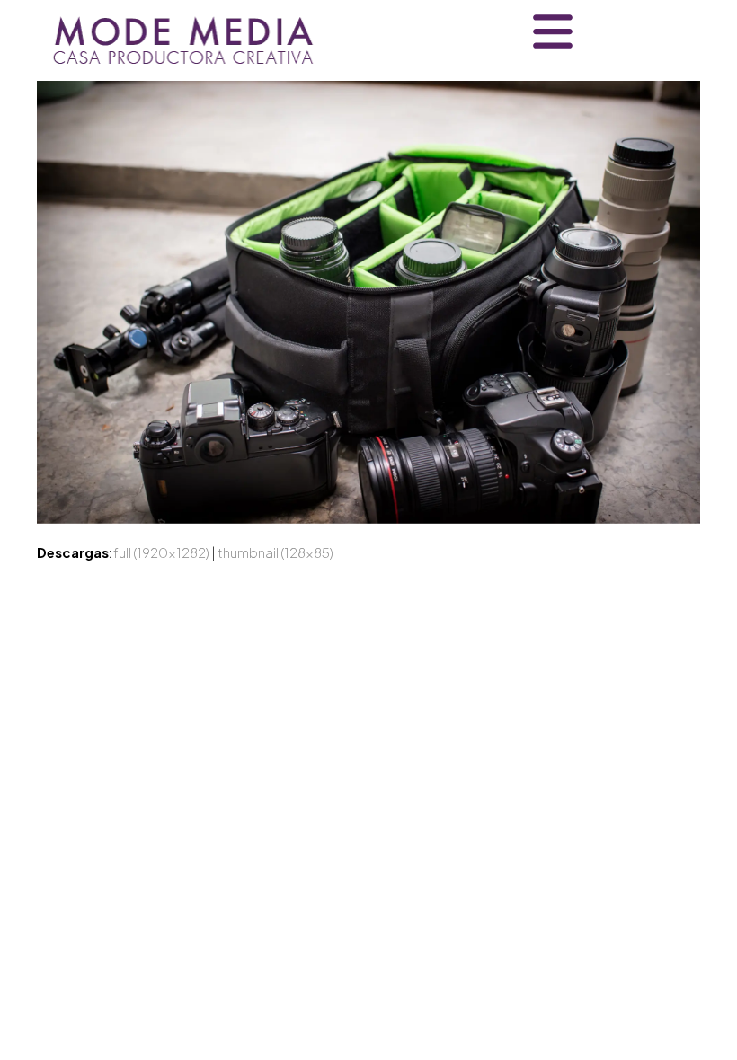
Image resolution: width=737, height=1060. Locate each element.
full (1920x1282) (161, 552)
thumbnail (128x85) (275, 552)
